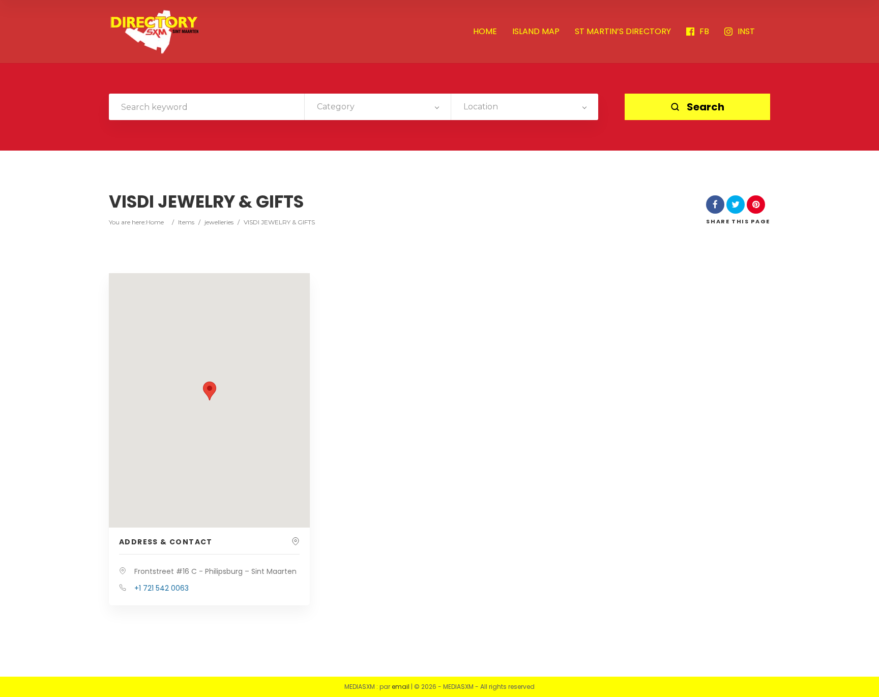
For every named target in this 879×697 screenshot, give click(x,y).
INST (746, 31)
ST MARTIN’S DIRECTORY (623, 31)
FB (704, 31)
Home (155, 222)
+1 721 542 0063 (161, 588)
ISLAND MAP (536, 31)
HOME (485, 31)
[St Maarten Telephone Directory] (154, 31)
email (400, 686)
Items (186, 222)
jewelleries (218, 222)
